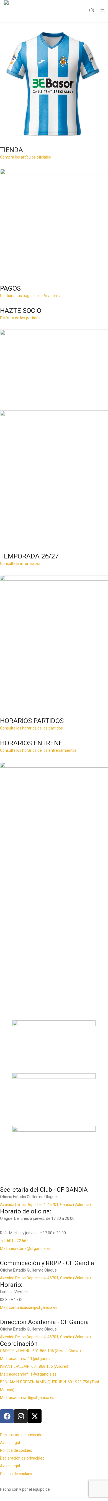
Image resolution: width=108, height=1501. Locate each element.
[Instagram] (21, 1416)
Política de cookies (16, 1450)
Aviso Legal (10, 1442)
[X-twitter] (35, 1416)
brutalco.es (60, 1489)
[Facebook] (7, 1416)
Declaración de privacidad (22, 1435)
